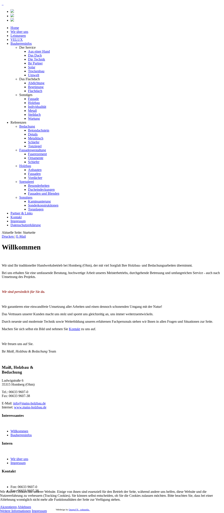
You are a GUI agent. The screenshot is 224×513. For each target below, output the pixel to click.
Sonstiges (25, 197)
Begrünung (36, 87)
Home (14, 28)
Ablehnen (24, 507)
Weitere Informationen (15, 511)
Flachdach (35, 91)
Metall (32, 110)
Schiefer (33, 142)
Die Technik (36, 59)
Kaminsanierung (39, 201)
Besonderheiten (38, 185)
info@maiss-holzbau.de (29, 403)
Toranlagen (36, 209)
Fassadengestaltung (32, 150)
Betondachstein (38, 130)
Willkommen (19, 431)
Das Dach (35, 55)
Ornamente (35, 158)
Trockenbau (36, 71)
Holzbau (34, 103)
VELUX (16, 39)
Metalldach (35, 138)
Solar (31, 67)
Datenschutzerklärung (25, 225)
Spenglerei (26, 181)
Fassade (33, 99)
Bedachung (27, 126)
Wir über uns (19, 32)
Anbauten (35, 170)
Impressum (18, 221)
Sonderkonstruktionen (43, 205)
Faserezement (37, 154)
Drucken (8, 236)
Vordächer (35, 178)
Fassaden (34, 174)
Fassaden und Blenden (43, 193)
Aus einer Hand (39, 51)
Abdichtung (36, 83)
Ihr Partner (35, 63)
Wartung (34, 118)
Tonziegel (35, 146)
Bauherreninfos (21, 43)
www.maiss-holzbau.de (30, 407)
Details (33, 134)
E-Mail (21, 236)
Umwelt (33, 75)
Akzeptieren (8, 507)
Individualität (37, 107)
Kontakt (16, 217)
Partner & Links (21, 213)
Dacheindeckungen (41, 189)
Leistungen (18, 35)
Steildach (34, 114)
